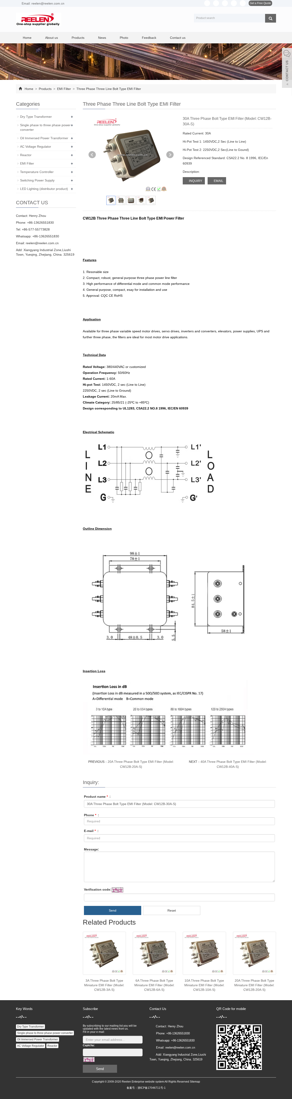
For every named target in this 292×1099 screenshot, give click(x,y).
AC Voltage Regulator (35, 146)
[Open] (287, 68)
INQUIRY (195, 181)
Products (78, 37)
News (102, 37)
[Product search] (270, 18)
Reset (171, 910)
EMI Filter (64, 89)
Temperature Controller (37, 172)
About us (51, 37)
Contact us (177, 37)
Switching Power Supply (37, 180)
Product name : (97, 796)
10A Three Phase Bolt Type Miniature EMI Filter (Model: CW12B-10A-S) (204, 985)
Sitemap (195, 1081)
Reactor (25, 155)
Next (170, 154)
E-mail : (91, 831)
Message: (91, 849)
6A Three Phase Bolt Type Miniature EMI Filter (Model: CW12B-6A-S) (154, 985)
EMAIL (218, 181)
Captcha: (89, 1045)
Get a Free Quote (260, 3)
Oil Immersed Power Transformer (44, 138)
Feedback (149, 37)
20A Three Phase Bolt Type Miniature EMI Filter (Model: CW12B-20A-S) (254, 985)
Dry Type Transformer (36, 116)
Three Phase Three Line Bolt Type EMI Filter (108, 89)
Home (27, 37)
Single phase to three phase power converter (45, 1033)
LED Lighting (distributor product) (44, 189)
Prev (92, 154)
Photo (124, 37)
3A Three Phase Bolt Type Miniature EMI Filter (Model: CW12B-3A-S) (104, 985)
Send (112, 910)
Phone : (91, 815)
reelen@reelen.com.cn (42, 243)
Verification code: (97, 889)
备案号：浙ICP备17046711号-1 (146, 1087)
